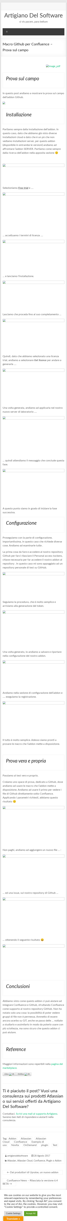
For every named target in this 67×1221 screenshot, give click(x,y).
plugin (44, 1145)
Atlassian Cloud (25, 1161)
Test (55, 1145)
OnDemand (30, 1145)
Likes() (9, 1074)
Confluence (20, 1142)
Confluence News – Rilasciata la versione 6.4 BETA (30, 1182)
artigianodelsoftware (17, 1156)
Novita (15, 1145)
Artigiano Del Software (33, 16)
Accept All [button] (30, 1214)
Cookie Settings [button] (13, 1214)
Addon (12, 1138)
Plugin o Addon (53, 1161)
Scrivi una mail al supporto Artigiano (36, 1114)
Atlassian (26, 1138)
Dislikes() (24, 1074)
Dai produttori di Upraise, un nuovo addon (32, 1172)
